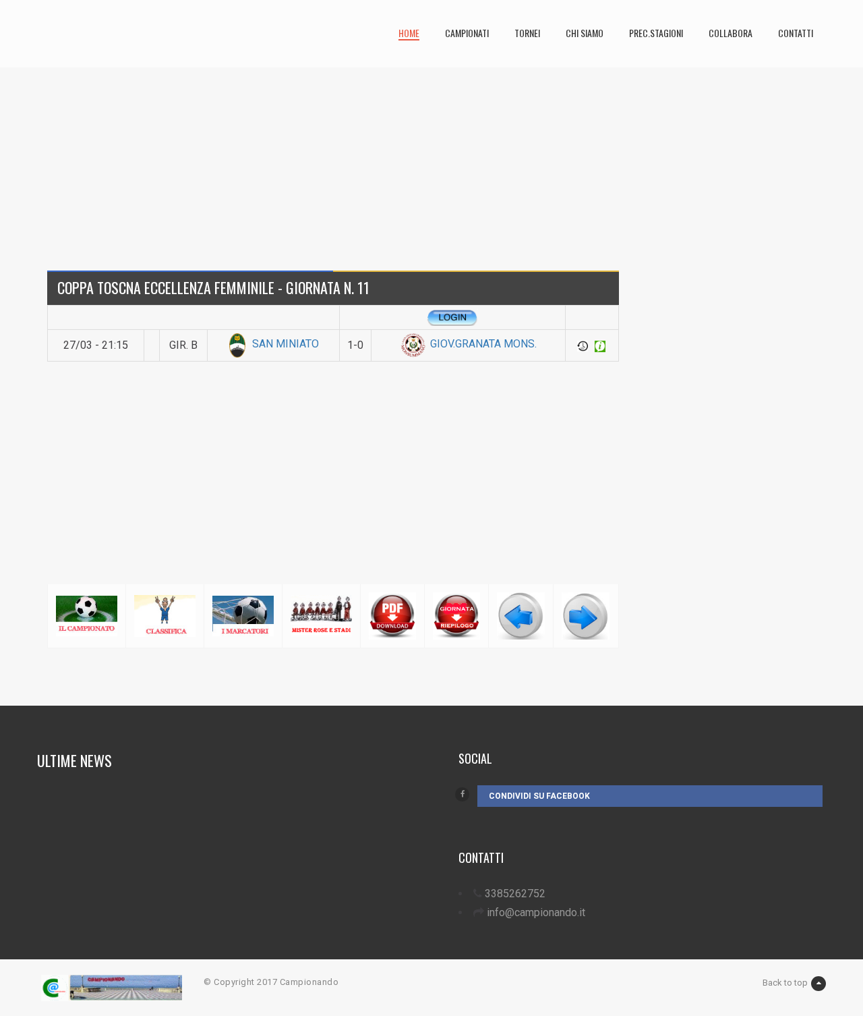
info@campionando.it (536, 912)
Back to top (785, 983)
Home (408, 33)
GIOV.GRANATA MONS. (483, 343)
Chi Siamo (584, 33)
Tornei (527, 33)
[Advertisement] (333, 161)
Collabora (730, 33)
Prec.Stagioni (656, 33)
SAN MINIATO (284, 343)
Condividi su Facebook (539, 796)
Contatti (795, 33)
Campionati (467, 33)
